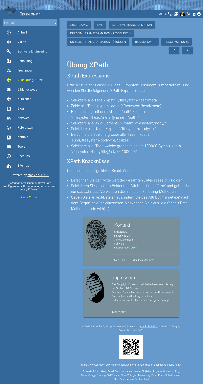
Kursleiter (18, 99)
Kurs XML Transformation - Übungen (98, 41)
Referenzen (19, 127)
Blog (20, 108)
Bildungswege (21, 89)
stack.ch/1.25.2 (38, 175)
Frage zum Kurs (177, 41)
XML (100, 24)
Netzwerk (18, 118)
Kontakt (17, 137)
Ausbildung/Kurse (24, 80)
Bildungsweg (145, 41)
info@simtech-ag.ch (125, 247)
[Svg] (183, 15)
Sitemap (23, 165)
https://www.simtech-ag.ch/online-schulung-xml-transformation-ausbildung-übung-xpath (131, 364)
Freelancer (19, 70)
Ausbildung (79, 24)
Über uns (18, 156)
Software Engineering (26, 51)
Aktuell (16, 32)
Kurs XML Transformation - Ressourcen (100, 33)
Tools (15, 146)
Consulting (19, 61)
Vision (16, 42)
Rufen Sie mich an (142, 259)
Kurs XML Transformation (132, 24)
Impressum (119, 312)
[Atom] (195, 15)
